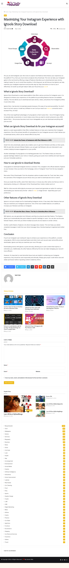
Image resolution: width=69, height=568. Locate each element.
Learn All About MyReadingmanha (54, 404)
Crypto (7, 499)
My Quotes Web (29, 559)
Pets (6, 490)
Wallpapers (8, 431)
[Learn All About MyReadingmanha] (40, 406)
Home (6, 12)
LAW (6, 501)
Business (7, 442)
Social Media (8, 466)
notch (45, 86)
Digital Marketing (9, 507)
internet (49, 108)
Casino (7, 515)
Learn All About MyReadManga (13, 414)
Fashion (7, 469)
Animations (8, 474)
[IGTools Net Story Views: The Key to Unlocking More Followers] (55, 300)
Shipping (7, 531)
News (6, 444)
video (35, 190)
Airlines (7, 512)
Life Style (7, 450)
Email (6, 371)
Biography (7, 439)
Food (6, 488)
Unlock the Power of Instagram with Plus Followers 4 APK (33, 326)
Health (6, 455)
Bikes (6, 509)
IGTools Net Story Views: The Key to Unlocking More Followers (55, 307)
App (10, 12)
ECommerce (8, 528)
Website (38, 371)
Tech (6, 428)
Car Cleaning (8, 485)
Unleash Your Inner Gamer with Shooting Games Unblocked (32, 308)
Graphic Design (9, 496)
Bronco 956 (49, 396)
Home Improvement (10, 477)
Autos (6, 447)
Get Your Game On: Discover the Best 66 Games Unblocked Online (13, 307)
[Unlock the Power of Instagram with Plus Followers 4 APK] (34, 319)
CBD (6, 504)
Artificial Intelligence (10, 472)
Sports (6, 493)
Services (7, 436)
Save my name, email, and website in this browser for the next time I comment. (26, 377)
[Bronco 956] (40, 399)
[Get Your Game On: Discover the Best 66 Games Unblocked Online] (13, 300)
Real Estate (8, 482)
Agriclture (7, 523)
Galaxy (7, 539)
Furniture (7, 526)
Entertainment (9, 463)
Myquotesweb (9, 426)
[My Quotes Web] (13, 3)
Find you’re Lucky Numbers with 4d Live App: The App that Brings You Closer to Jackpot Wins (12, 327)
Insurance (7, 536)
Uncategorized (9, 461)
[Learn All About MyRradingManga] (40, 414)
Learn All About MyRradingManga (54, 411)
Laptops (7, 480)
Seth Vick (9, 28)
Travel (6, 542)
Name (6, 365)
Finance (7, 517)
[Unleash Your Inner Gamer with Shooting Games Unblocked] (34, 300)
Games (7, 434)
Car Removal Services (11, 534)
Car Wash (7, 520)
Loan (6, 453)
